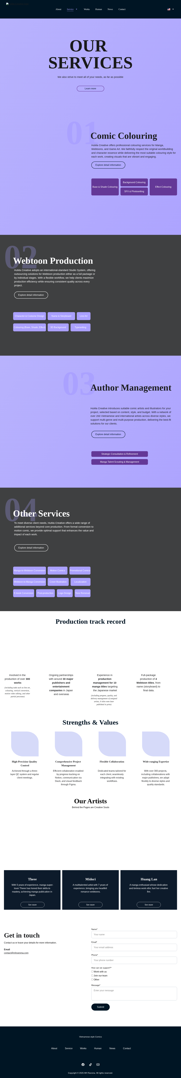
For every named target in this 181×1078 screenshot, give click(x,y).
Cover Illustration (58, 582)
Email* (94, 942)
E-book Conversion (23, 593)
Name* (94, 929)
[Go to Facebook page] (83, 1064)
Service (70, 9)
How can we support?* (101, 968)
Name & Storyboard (61, 316)
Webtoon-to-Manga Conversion (29, 582)
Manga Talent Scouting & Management (119, 462)
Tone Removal (82, 593)
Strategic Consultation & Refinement (119, 454)
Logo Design (64, 593)
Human (98, 9)
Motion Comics (57, 570)
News (110, 9)
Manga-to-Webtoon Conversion (29, 570)
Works (87, 9)
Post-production (45, 593)
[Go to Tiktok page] (90, 1064)
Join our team (100, 975)
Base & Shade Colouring (105, 187)
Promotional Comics (80, 570)
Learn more (90, 88)
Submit (100, 1007)
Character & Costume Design (29, 316)
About (58, 9)
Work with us (100, 971)
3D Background (58, 327)
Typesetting (80, 327)
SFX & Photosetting (134, 191)
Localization (80, 582)
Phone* (94, 955)
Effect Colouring (163, 187)
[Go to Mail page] (98, 1064)
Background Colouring (134, 182)
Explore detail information (108, 165)
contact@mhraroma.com (16, 953)
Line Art (83, 316)
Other (96, 979)
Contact (121, 9)
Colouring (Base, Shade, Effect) (29, 327)
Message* (95, 985)
